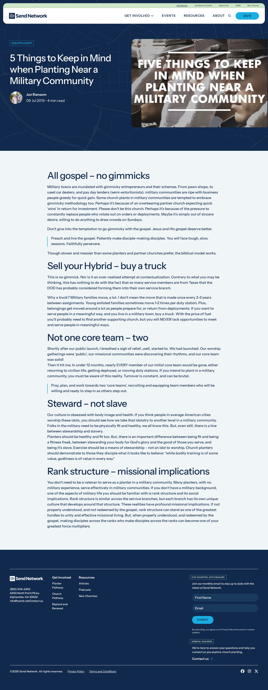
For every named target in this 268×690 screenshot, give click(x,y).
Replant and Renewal (60, 606)
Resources (194, 16)
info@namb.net (19, 601)
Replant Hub (224, 5)
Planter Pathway (57, 585)
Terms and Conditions (102, 671)
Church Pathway (57, 596)
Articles (84, 583)
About (219, 16)
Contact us (36, 601)
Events (169, 16)
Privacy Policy (76, 671)
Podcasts (85, 589)
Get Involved (140, 16)
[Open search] (232, 15)
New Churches (253, 5)
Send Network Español (203, 5)
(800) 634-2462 (20, 589)
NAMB (238, 5)
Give (247, 16)
